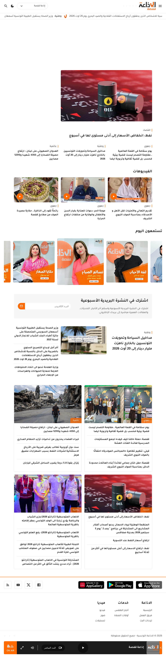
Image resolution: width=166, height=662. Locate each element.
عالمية (53, 146)
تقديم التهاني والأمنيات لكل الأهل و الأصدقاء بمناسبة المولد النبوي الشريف (132, 215)
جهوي (147, 146)
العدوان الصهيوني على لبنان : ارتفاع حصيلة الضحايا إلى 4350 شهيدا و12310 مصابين (36, 155)
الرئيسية (147, 610)
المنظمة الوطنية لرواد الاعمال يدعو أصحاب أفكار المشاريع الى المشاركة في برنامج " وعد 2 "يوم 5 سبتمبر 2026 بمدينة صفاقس (121, 529)
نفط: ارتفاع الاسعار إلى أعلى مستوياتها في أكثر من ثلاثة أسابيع (120, 550)
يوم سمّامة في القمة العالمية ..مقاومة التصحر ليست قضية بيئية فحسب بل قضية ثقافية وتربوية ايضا (131, 155)
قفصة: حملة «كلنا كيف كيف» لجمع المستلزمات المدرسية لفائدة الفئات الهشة (121, 441)
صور (103, 615)
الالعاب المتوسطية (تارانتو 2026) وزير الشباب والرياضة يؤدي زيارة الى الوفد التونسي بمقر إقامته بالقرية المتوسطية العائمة (50, 521)
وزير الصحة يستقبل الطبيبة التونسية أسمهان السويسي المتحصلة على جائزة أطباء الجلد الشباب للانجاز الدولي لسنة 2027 (36, 334)
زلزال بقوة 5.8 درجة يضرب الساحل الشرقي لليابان (51, 463)
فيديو (102, 610)
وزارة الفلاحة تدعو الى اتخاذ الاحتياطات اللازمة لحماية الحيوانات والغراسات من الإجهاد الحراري (36, 371)
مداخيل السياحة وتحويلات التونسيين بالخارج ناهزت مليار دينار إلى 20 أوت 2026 (84, 155)
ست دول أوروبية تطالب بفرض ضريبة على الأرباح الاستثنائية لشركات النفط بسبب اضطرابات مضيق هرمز (50, 451)
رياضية (76, 510)
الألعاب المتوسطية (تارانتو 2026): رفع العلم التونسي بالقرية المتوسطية (49, 535)
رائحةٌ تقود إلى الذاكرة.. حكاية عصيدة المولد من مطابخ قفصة (37, 213)
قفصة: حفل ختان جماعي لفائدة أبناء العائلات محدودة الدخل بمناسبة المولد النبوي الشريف (119, 465)
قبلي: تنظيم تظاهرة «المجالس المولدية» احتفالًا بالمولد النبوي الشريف (121, 453)
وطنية (100, 146)
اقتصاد (146, 130)
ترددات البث (146, 621)
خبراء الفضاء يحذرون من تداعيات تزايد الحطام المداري (48, 439)
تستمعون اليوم (149, 231)
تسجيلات (100, 621)
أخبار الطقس (122, 610)
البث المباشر (50, 648)
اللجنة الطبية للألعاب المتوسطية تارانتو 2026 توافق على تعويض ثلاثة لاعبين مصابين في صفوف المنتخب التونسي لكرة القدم (49, 548)
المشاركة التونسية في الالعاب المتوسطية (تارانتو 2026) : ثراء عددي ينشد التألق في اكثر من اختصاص (50, 562)
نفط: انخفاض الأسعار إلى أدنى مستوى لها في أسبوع (110, 136)
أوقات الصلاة (121, 615)
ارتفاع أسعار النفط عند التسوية (131, 540)
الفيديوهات (142, 172)
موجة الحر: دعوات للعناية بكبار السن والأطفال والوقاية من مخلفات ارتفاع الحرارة (84, 215)
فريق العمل (145, 615)
